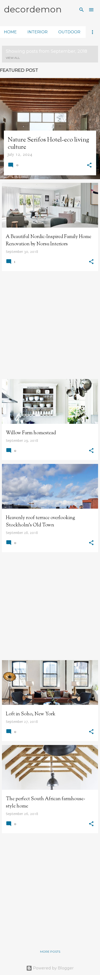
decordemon (33, 9)
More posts (50, 951)
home (10, 32)
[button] (89, 165)
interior (37, 32)
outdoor (69, 32)
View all (13, 58)
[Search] (81, 10)
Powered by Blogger (53, 968)
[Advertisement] (50, 325)
